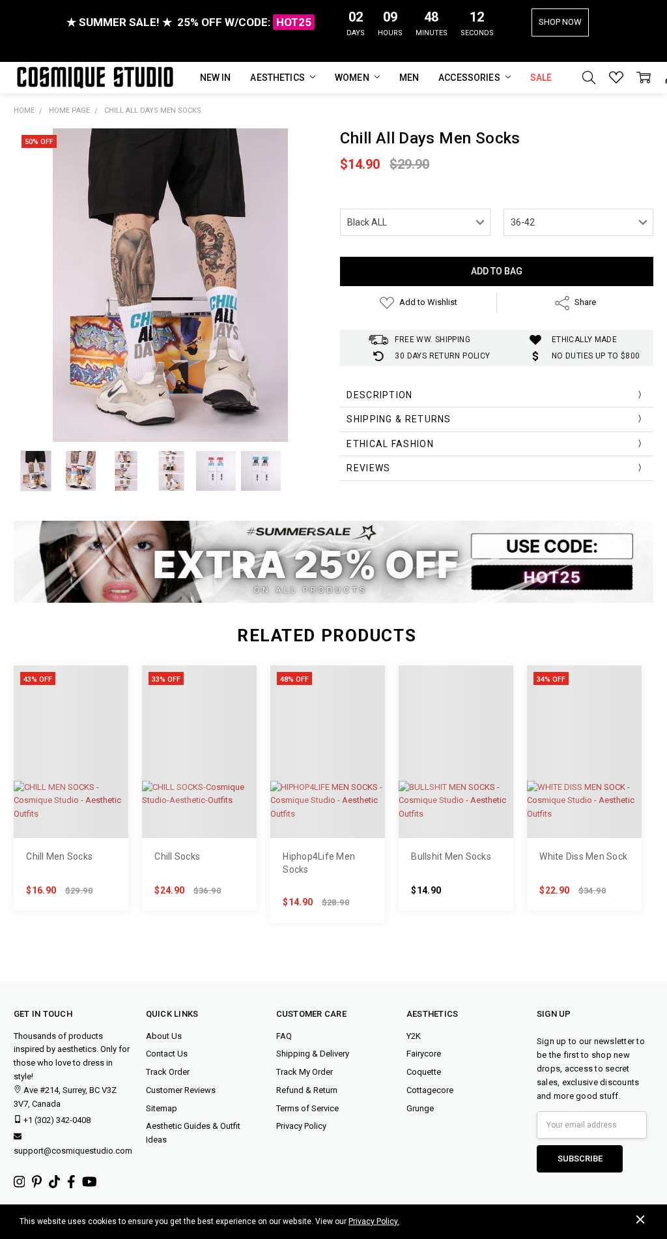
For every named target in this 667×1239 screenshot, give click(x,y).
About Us (164, 1036)
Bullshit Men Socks (451, 856)
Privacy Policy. (373, 1221)
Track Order (168, 1072)
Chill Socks (177, 856)
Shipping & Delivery (312, 1053)
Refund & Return (306, 1090)
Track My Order (304, 1072)
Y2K (413, 1036)
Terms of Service (307, 1108)
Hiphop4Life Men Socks (319, 863)
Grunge (420, 1108)
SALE (541, 77)
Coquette (423, 1072)
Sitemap (161, 1108)
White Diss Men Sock (583, 856)
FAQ (284, 1036)
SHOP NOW (560, 22)
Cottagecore (429, 1090)
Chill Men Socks (59, 856)
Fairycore (423, 1053)
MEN (409, 77)
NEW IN (215, 77)
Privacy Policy (301, 1126)
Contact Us (167, 1053)
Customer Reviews (181, 1090)
